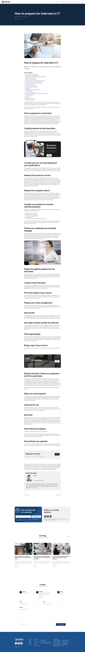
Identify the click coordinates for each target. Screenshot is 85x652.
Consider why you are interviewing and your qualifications (36, 76)
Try (57, 361)
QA (62, 645)
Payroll (35, 643)
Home (54, 1)
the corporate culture (36, 199)
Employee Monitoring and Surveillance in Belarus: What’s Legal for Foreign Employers (61, 557)
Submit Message (61, 624)
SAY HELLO (61, 594)
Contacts (76, 1)
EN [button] (82, 1)
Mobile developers (65, 643)
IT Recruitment (36, 641)
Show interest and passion (30, 98)
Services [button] (58, 1)
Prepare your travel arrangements (31, 86)
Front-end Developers (57, 643)
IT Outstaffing (42, 640)
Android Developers (56, 645)
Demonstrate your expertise (30, 99)
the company (47, 181)
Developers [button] (63, 1)
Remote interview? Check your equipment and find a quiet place (37, 93)
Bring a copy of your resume (30, 92)
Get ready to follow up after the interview (33, 89)
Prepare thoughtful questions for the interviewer (34, 83)
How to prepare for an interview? (31, 73)
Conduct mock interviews (30, 84)
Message (21, 607)
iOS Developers (64, 641)
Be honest (27, 97)
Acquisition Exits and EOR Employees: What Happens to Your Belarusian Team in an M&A (42, 557)
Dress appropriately (29, 90)
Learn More (16, 566)
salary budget (53, 316)
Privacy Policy (17, 646)
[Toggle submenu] (39, 75)
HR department (39, 169)
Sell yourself (28, 88)
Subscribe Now (36, 516)
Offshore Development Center (45, 643)
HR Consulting (36, 645)
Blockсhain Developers (57, 644)
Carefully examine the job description (32, 75)
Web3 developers (65, 644)
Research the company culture (31, 79)
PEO (35, 644)
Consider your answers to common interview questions (35, 80)
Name (20, 601)
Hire (49, 155)
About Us (69, 1)
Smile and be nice (29, 95)
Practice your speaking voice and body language (34, 81)
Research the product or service (31, 77)
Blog (73, 1)
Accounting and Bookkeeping (45, 641)
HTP (35, 640)
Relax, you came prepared (30, 94)
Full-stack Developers (57, 640)
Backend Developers (56, 641)
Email (44, 601)
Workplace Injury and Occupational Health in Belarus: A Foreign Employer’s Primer (23, 557)
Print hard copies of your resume (31, 85)
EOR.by (59, 465)
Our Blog (68, 536)
